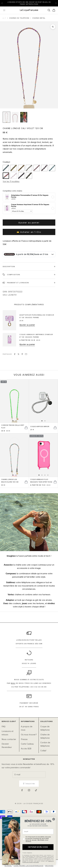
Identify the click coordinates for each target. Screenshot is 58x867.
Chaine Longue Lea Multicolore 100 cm (9, 480)
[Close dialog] (53, 819)
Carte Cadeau (27, 744)
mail (13, 683)
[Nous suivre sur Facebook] (22, 790)
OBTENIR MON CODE (38, 847)
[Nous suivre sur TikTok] (36, 790)
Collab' (43, 750)
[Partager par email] (26, 354)
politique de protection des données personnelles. (37, 862)
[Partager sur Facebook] (15, 354)
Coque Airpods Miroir (39, 426)
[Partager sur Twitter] (18, 354)
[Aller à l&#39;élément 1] (6, 117)
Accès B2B (26, 748)
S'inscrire (29, 783)
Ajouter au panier (29, 222)
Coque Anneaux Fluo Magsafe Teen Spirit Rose (41, 480)
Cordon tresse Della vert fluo (12, 426)
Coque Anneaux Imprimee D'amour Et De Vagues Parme (36, 336)
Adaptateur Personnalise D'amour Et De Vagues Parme (36, 316)
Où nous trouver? (29, 734)
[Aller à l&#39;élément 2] (15, 117)
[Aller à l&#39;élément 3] (24, 117)
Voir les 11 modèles (11, 181)
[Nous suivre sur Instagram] (29, 790)
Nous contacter (9, 739)
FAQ (3, 726)
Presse (24, 739)
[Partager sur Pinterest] (22, 354)
